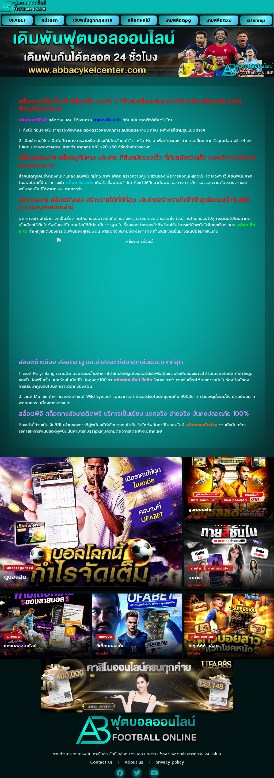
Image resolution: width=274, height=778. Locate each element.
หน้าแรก (49, 20)
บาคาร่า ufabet (156, 754)
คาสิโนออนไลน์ (219, 568)
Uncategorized (20, 567)
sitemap (256, 20)
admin (13, 653)
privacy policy (169, 762)
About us (134, 762)
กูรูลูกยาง (16, 585)
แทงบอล (13, 636)
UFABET (17, 20)
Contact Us (101, 762)
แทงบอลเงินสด (235, 500)
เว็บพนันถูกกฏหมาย (92, 20)
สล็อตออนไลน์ (202, 636)
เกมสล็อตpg (178, 20)
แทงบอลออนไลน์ (203, 500)
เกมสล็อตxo (218, 20)
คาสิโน (196, 568)
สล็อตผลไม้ (139, 20)
